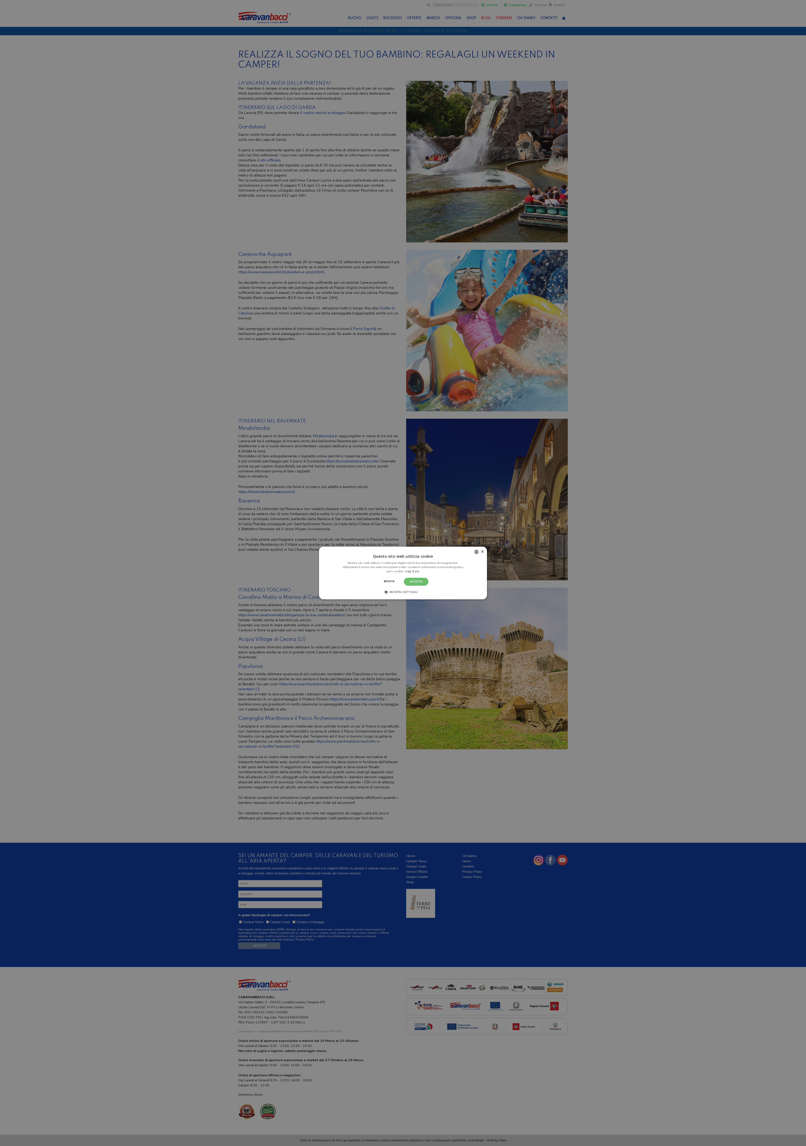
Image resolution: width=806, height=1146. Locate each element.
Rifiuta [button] (389, 581)
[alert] (403, 573)
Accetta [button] (416, 581)
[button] (403, 592)
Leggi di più (412, 571)
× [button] (482, 551)
